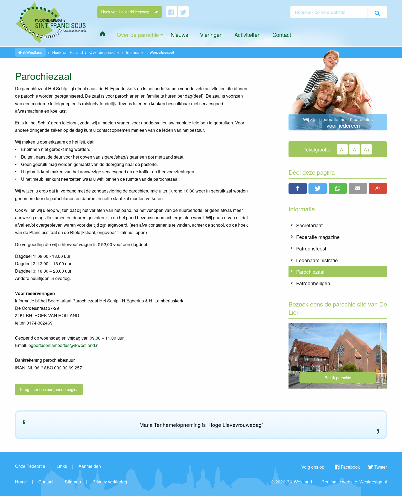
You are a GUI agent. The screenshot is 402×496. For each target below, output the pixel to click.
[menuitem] (102, 33)
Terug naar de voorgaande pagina (48, 389)
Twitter (380, 467)
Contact (45, 482)
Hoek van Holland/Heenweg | (128, 11)
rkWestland (32, 52)
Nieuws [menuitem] (179, 35)
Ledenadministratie (317, 260)
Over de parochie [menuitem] (138, 35)
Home (21, 482)
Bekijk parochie (338, 377)
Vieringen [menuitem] (211, 35)
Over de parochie (104, 52)
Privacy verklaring (109, 482)
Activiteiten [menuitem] (247, 35)
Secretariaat (309, 225)
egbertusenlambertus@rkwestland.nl (64, 345)
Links (62, 466)
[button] (298, 188)
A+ (367, 149)
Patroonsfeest (311, 248)
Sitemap (73, 482)
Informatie (135, 52)
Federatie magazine (318, 236)
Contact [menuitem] (281, 35)
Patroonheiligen (313, 283)
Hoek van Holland (67, 52)
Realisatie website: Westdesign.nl (354, 482)
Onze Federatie (30, 466)
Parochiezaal (310, 271)
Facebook (350, 467)
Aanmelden (89, 466)
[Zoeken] (377, 13)
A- (342, 149)
